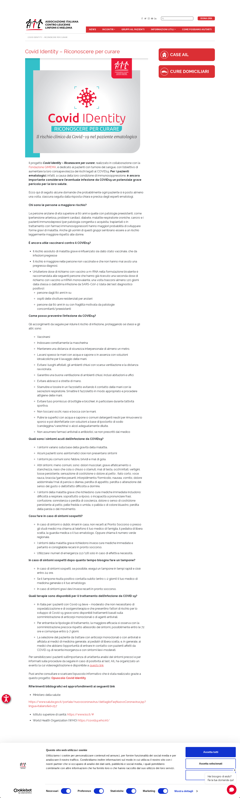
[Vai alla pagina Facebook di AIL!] (142, 18)
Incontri (107, 29)
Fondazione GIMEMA (42, 167)
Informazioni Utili (162, 29)
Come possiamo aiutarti (197, 29)
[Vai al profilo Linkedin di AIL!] (155, 18)
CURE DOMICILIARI (189, 71)
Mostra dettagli (183, 791)
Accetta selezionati (210, 763)
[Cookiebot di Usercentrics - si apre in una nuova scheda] (22, 791)
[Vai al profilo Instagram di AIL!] (149, 18)
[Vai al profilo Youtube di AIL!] (152, 18)
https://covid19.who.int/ (94, 720)
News (92, 29)
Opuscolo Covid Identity (68, 678)
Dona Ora (206, 18)
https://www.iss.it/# (80, 714)
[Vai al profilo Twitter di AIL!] (145, 18)
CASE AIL (179, 54)
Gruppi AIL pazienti (133, 29)
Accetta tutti (210, 751)
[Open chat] (231, 789)
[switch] (99, 791)
